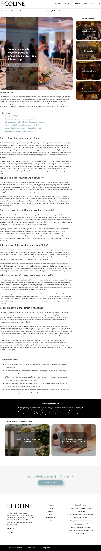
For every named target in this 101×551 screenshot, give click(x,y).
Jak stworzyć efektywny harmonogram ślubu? (22, 125)
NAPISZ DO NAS (50, 483)
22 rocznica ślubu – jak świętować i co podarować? (88, 30)
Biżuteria (96, 4)
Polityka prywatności (15, 548)
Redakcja (10, 528)
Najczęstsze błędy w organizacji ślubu (19, 116)
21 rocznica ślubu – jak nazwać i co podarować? (88, 50)
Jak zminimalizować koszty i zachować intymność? (23, 128)
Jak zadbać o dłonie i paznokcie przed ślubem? (73, 440)
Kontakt (10, 532)
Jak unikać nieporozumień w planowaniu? (20, 119)
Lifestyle (86, 4)
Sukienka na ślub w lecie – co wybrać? (27, 440)
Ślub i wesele (60, 4)
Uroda (77, 4)
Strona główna (4, 11)
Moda (70, 4)
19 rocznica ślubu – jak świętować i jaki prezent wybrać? (88, 70)
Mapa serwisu (32, 548)
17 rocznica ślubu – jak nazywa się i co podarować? (88, 90)
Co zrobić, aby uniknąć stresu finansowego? (21, 131)
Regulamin (46, 548)
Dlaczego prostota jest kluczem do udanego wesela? (24, 122)
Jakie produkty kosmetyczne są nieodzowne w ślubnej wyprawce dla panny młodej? (81, 530)
